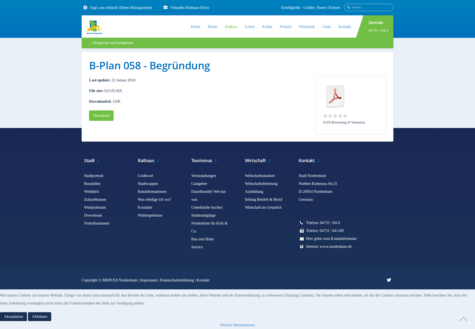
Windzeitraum (95, 207)
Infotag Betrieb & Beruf (263, 199)
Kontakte (145, 207)
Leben (250, 27)
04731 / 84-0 (378, 30)
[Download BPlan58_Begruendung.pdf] (335, 96)
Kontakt (344, 27)
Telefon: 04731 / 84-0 (323, 223)
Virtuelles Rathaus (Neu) (189, 7)
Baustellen (92, 183)
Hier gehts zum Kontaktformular (331, 238)
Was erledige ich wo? (154, 199)
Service (197, 247)
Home (195, 27)
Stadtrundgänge (203, 215)
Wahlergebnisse (150, 215)
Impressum (148, 280)
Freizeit (285, 27)
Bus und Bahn (202, 239)
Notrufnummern (96, 223)
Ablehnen (39, 316)
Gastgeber (199, 183)
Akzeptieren (13, 316)
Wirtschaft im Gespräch (263, 207)
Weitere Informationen (237, 325)
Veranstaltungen (203, 176)
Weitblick (91, 191)
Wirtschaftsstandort (260, 176)
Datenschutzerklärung (177, 280)
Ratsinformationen (152, 191)
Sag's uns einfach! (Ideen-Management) (121, 7)
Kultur (267, 27)
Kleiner (334, 7)
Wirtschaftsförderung (261, 183)
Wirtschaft (307, 27)
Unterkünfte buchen (206, 207)
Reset (322, 7)
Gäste (326, 27)
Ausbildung (254, 191)
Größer (308, 7)
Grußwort (145, 176)
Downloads (93, 215)
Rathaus (231, 27)
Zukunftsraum (95, 199)
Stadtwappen (148, 183)
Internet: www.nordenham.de (329, 246)
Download (101, 115)
